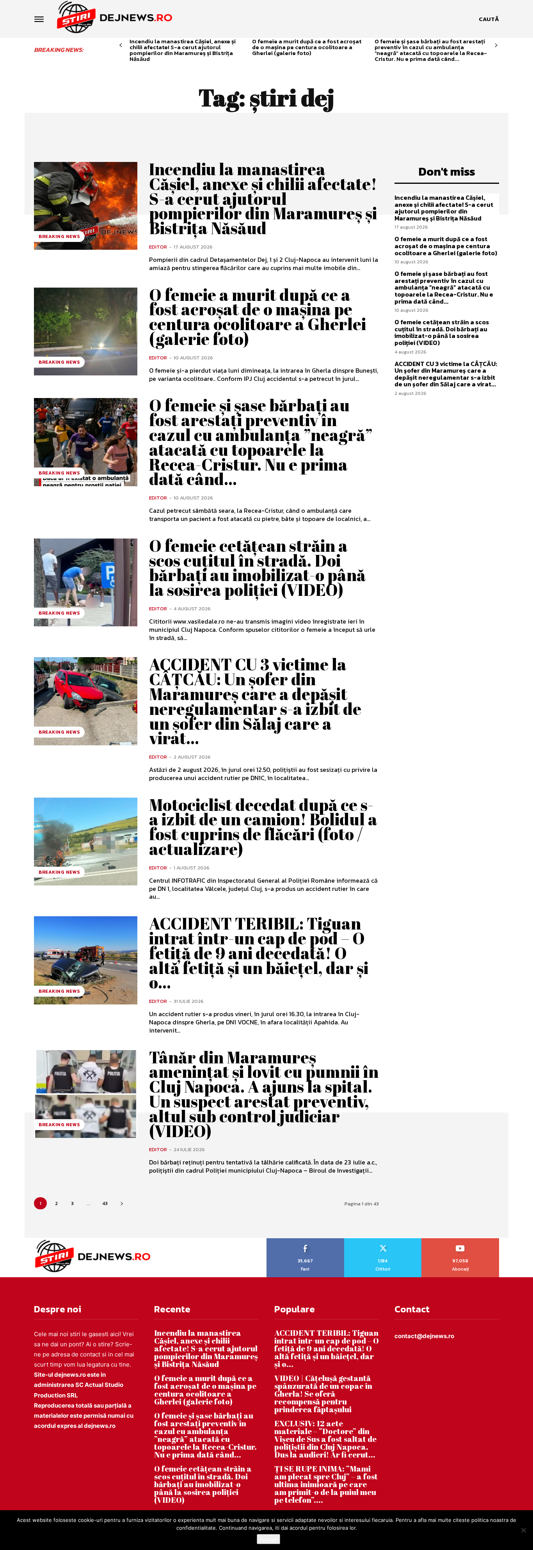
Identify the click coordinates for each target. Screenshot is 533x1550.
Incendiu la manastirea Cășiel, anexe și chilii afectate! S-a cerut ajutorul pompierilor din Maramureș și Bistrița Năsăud (183, 50)
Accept (268, 1539)
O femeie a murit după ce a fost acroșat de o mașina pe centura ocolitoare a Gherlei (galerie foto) (306, 47)
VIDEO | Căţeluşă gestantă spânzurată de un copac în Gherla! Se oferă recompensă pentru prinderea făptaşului (323, 1394)
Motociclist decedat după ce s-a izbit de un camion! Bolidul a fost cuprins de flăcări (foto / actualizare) (263, 827)
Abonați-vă (461, 1241)
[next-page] (496, 45)
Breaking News (59, 236)
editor (158, 247)
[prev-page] (121, 45)
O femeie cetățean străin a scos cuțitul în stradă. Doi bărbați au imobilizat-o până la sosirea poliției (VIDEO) (257, 568)
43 (105, 1203)
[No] (523, 1530)
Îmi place (305, 1241)
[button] (489, 19)
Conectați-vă (383, 1241)
